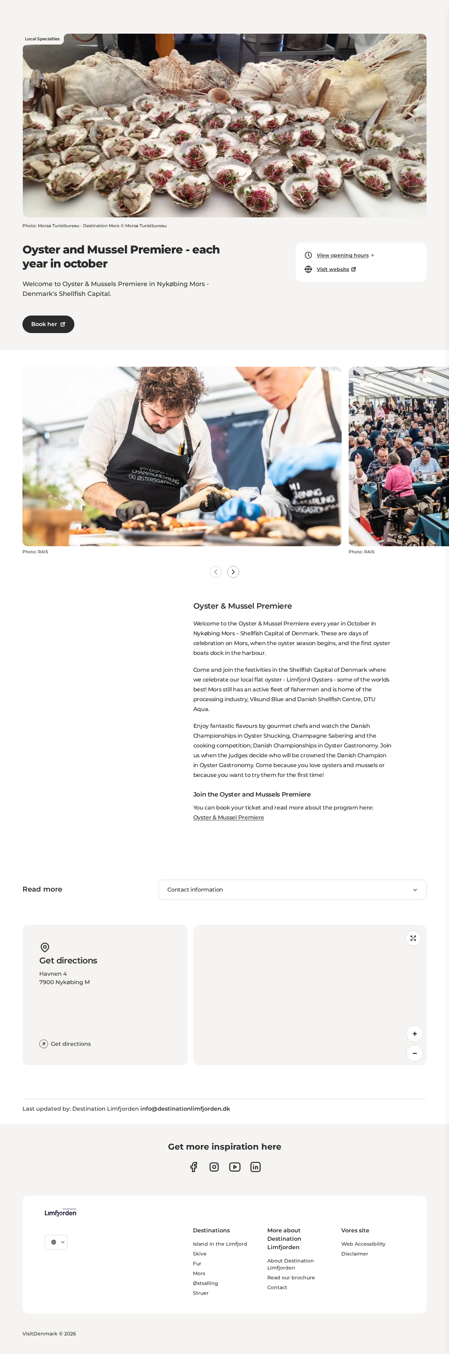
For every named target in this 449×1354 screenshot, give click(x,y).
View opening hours (343, 255)
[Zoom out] (414, 1053)
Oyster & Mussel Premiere (228, 817)
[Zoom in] (414, 1033)
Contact (277, 1287)
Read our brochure (291, 1277)
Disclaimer (354, 1254)
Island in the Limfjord (220, 1244)
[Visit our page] (193, 1167)
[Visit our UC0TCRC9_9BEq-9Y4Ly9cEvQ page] (235, 1167)
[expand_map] (413, 938)
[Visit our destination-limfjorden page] (255, 1167)
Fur (197, 1263)
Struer (201, 1293)
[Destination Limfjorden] (60, 1212)
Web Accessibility (363, 1244)
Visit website (333, 269)
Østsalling (205, 1283)
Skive (200, 1254)
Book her (44, 324)
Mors (199, 1273)
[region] (310, 995)
